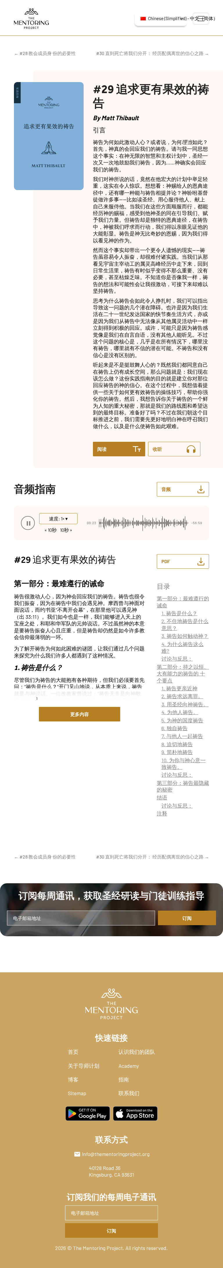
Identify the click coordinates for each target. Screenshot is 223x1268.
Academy (128, 1066)
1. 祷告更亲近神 (179, 688)
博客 (73, 1079)
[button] (28, 523)
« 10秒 (50, 530)
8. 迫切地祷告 (177, 744)
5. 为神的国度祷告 (182, 720)
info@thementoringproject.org (116, 1154)
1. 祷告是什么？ (179, 613)
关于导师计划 (83, 1066)
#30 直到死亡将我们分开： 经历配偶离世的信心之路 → (152, 53)
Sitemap (77, 1093)
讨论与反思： (177, 658)
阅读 (102, 449)
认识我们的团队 (136, 1052)
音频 (166, 489)
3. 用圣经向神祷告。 (184, 704)
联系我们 (128, 1093)
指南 (123, 1079)
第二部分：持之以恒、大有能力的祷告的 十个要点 (183, 674)
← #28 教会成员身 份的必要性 (45, 53)
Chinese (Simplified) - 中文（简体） (167, 18)
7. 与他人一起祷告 (182, 736)
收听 (157, 449)
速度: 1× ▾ (58, 518)
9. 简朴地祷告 (177, 752)
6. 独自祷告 (174, 728)
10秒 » (66, 530)
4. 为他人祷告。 (179, 712)
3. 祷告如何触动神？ (184, 636)
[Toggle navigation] (201, 18)
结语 (162, 797)
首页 (73, 1052)
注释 (162, 813)
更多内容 (79, 714)
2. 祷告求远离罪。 (182, 696)
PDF (165, 561)
